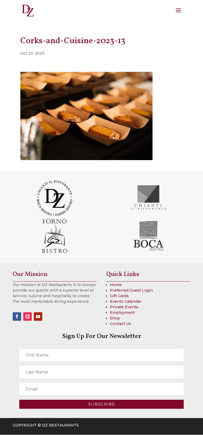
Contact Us (120, 323)
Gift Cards (119, 295)
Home (116, 284)
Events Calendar (125, 301)
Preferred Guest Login (131, 290)
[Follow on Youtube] (38, 316)
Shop (115, 318)
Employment (122, 312)
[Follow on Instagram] (27, 316)
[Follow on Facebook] (17, 316)
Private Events (124, 307)
